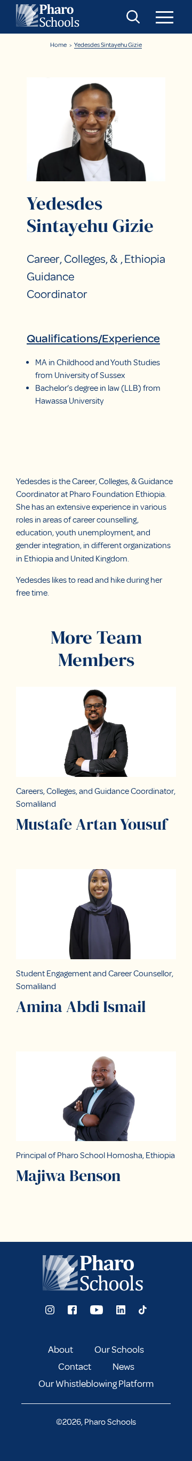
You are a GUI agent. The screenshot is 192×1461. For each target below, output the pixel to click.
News (123, 1366)
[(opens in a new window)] (49, 1309)
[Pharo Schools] (49, 16)
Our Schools (119, 1349)
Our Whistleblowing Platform (96, 1384)
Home (58, 45)
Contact (74, 1366)
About (60, 1349)
